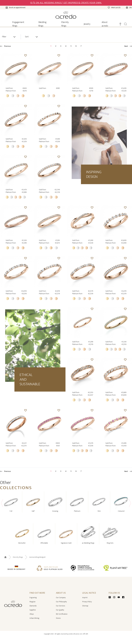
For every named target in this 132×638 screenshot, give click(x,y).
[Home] (66, 15)
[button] (25, 55)
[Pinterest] (111, 597)
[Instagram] (115, 597)
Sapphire (33, 609)
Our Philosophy (61, 601)
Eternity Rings (18, 557)
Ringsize (32, 601)
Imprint (85, 597)
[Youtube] (120, 597)
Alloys (32, 614)
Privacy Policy (87, 601)
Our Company (61, 597)
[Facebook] (123, 597)
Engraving (33, 597)
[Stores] (120, 24)
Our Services (60, 605)
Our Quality (60, 609)
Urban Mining (34, 618)
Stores (58, 618)
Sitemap (85, 605)
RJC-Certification (61, 614)
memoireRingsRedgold (37, 557)
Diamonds (33, 605)
